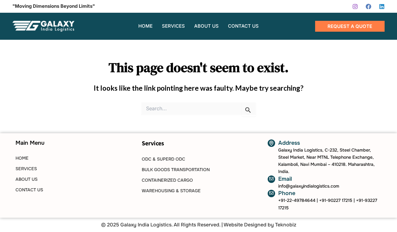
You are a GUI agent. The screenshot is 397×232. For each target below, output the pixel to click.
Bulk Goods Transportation (176, 169)
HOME (22, 158)
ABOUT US (27, 179)
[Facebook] (368, 6)
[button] (350, 26)
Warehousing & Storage (171, 190)
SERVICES (26, 168)
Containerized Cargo (167, 180)
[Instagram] (355, 6)
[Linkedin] (382, 6)
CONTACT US (29, 190)
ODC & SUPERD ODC (163, 159)
